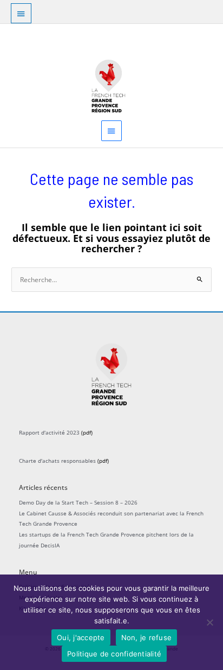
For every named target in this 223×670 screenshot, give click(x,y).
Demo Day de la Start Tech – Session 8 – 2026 (78, 502)
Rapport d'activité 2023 (49, 432)
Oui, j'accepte (81, 637)
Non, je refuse (146, 637)
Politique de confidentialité (114, 653)
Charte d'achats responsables (57, 460)
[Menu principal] (111, 130)
